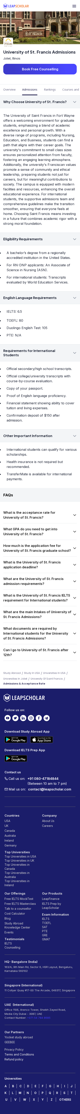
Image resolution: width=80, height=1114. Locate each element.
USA (7, 821)
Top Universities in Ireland (17, 883)
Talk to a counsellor (18, 908)
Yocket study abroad (19, 1037)
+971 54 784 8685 (38, 1017)
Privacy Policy (14, 1049)
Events (9, 932)
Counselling (12, 947)
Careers (47, 825)
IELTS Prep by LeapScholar (51, 905)
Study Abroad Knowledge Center (17, 925)
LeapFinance (50, 898)
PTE (45, 931)
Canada (10, 830)
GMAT (46, 939)
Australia (10, 835)
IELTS (8, 943)
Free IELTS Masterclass (20, 903)
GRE (45, 935)
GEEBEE (10, 1042)
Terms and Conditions (19, 1054)
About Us (48, 821)
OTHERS (65, 1099)
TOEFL (46, 923)
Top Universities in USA (20, 856)
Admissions (29, 89)
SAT (45, 927)
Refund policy (14, 1059)
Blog (8, 918)
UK (6, 825)
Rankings (50, 89)
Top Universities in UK (19, 860)
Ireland (9, 840)
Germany (11, 845)
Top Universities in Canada (17, 866)
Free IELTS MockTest (19, 898)
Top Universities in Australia (17, 875)
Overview (9, 89)
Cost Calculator (15, 913)
